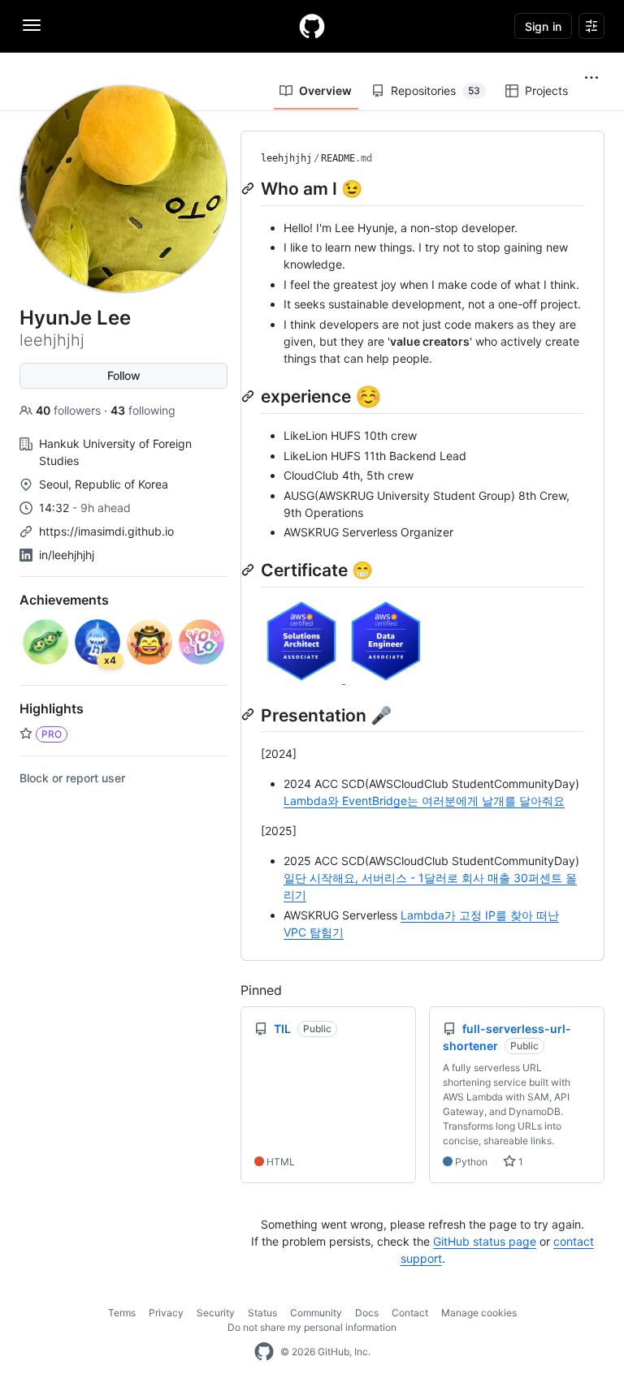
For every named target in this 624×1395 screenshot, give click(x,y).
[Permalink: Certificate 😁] (249, 569)
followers (70, 410)
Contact (410, 1313)
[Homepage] (312, 26)
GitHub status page (484, 1241)
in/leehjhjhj (66, 555)
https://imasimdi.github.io (106, 531)
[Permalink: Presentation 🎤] (249, 715)
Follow (124, 375)
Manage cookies (479, 1313)
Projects (546, 90)
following (143, 410)
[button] (591, 77)
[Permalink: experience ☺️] (249, 396)
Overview (325, 90)
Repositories (435, 90)
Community (316, 1313)
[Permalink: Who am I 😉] (249, 188)
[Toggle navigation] (32, 25)
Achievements (64, 600)
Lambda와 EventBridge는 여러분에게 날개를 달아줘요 (424, 800)
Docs (367, 1313)
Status (262, 1313)
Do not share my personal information (312, 1327)
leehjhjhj (286, 158)
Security (216, 1313)
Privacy (166, 1313)
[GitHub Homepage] (264, 1352)
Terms (122, 1313)
